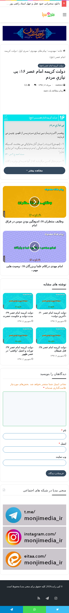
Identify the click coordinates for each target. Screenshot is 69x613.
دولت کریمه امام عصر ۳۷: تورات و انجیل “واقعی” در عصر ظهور (19, 350)
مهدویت (52, 51)
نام (63, 430)
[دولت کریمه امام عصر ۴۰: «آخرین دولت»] (51, 301)
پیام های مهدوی (38, 51)
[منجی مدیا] (48, 14)
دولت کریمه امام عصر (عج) (52, 65)
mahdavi (59, 85)
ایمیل (62, 443)
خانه (60, 51)
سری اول (23, 51)
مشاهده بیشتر (35, 170)
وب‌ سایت (61, 457)
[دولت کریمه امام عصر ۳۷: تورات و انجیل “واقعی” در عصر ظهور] (18, 335)
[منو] (64, 16)
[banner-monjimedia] (34, 33)
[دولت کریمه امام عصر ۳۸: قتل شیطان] (51, 335)
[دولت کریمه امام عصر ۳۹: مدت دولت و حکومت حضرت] (18, 301)
